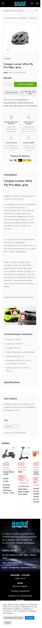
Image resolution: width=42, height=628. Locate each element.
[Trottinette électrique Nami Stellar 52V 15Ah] (23, 453)
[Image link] (20, 524)
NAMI (20, 472)
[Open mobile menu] (3, 3)
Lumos (7, 58)
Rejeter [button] (7, 623)
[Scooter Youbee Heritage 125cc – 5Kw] (8, 453)
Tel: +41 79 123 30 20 (11, 563)
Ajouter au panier (25, 84)
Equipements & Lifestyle (15, 18)
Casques (33, 18)
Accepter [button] (29, 618)
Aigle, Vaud (20, 578)
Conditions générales (20, 591)
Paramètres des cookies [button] (13, 618)
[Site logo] (20, 3)
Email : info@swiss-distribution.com (19, 567)
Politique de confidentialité (20, 596)
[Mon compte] (37, 3)
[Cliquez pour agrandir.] (7, 50)
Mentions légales (20, 586)
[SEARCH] (36, 10)
